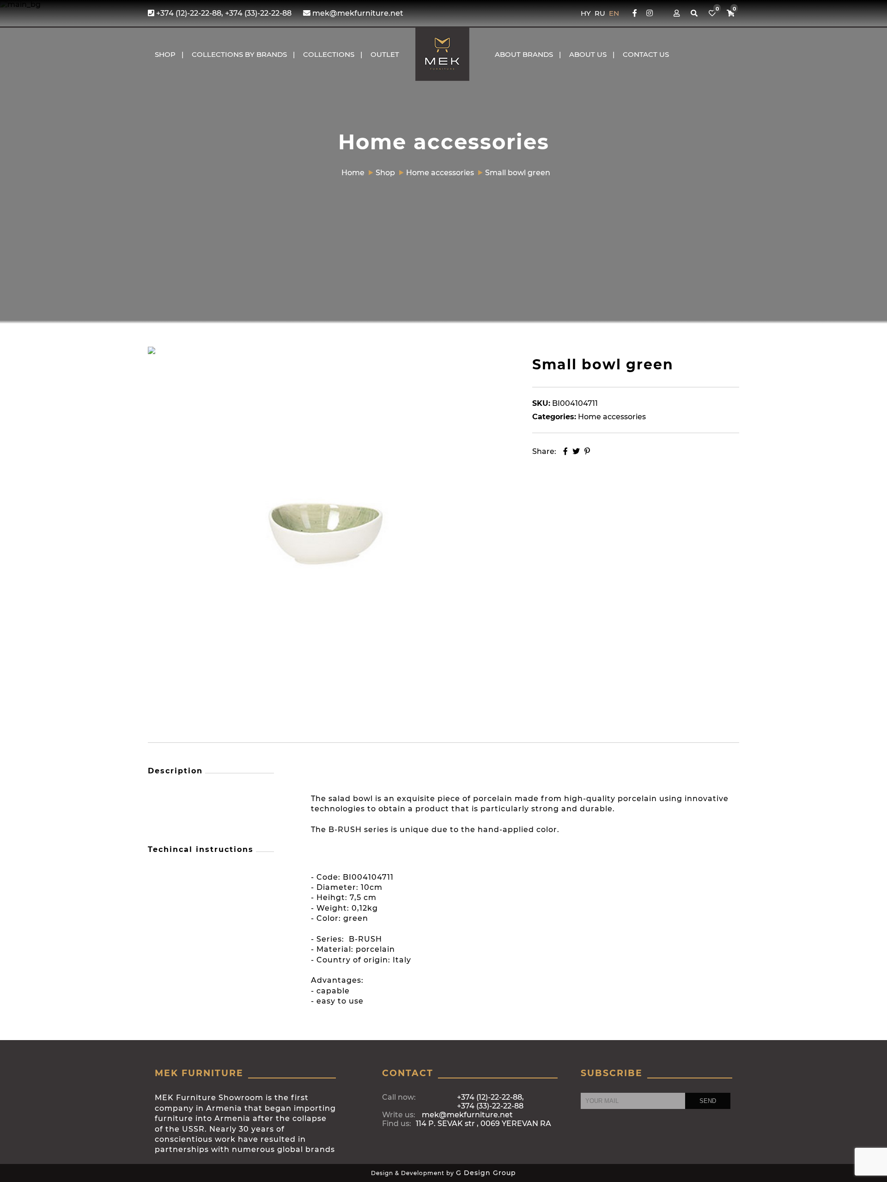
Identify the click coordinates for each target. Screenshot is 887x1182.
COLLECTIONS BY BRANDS (239, 54)
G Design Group (486, 1173)
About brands (524, 54)
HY (587, 13)
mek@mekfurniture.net (356, 13)
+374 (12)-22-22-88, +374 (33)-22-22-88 (223, 13)
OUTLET (385, 54)
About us (588, 54)
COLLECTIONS (328, 54)
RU (601, 13)
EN (614, 13)
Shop (165, 54)
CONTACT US (646, 54)
